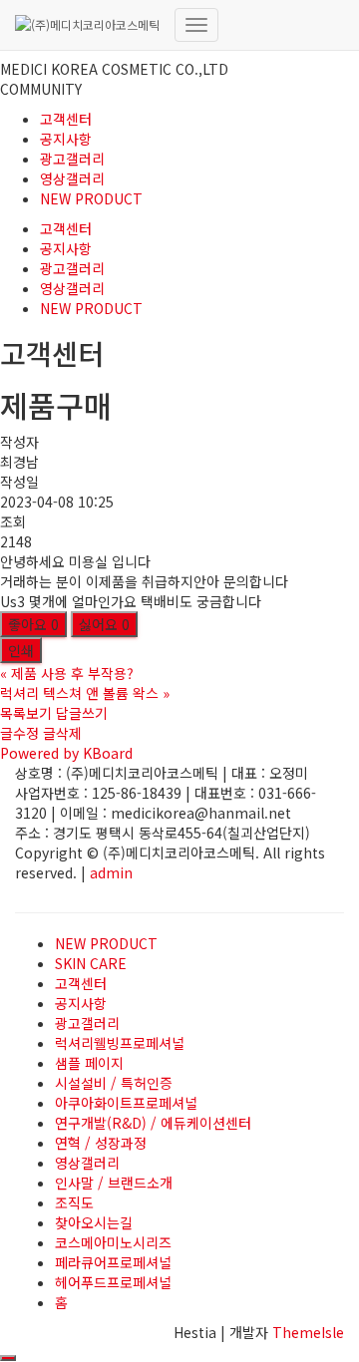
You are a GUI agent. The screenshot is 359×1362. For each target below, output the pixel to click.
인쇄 (21, 650)
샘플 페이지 (89, 1063)
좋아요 (33, 624)
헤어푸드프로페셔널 (113, 1282)
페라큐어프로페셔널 (113, 1262)
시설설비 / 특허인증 (114, 1083)
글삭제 (62, 733)
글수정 (19, 733)
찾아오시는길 (94, 1222)
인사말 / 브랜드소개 (114, 1182)
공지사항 (66, 139)
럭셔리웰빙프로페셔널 (119, 1043)
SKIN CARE (91, 963)
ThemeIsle (308, 1332)
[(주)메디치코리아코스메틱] (87, 25)
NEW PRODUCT (91, 198)
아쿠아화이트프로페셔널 (126, 1103)
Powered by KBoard (66, 753)
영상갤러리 (72, 178)
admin (111, 872)
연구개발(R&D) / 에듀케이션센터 (153, 1123)
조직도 (74, 1202)
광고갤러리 (72, 159)
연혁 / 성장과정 (101, 1143)
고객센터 (66, 119)
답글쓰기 (82, 713)
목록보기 (26, 713)
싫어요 (104, 624)
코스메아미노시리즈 (113, 1242)
